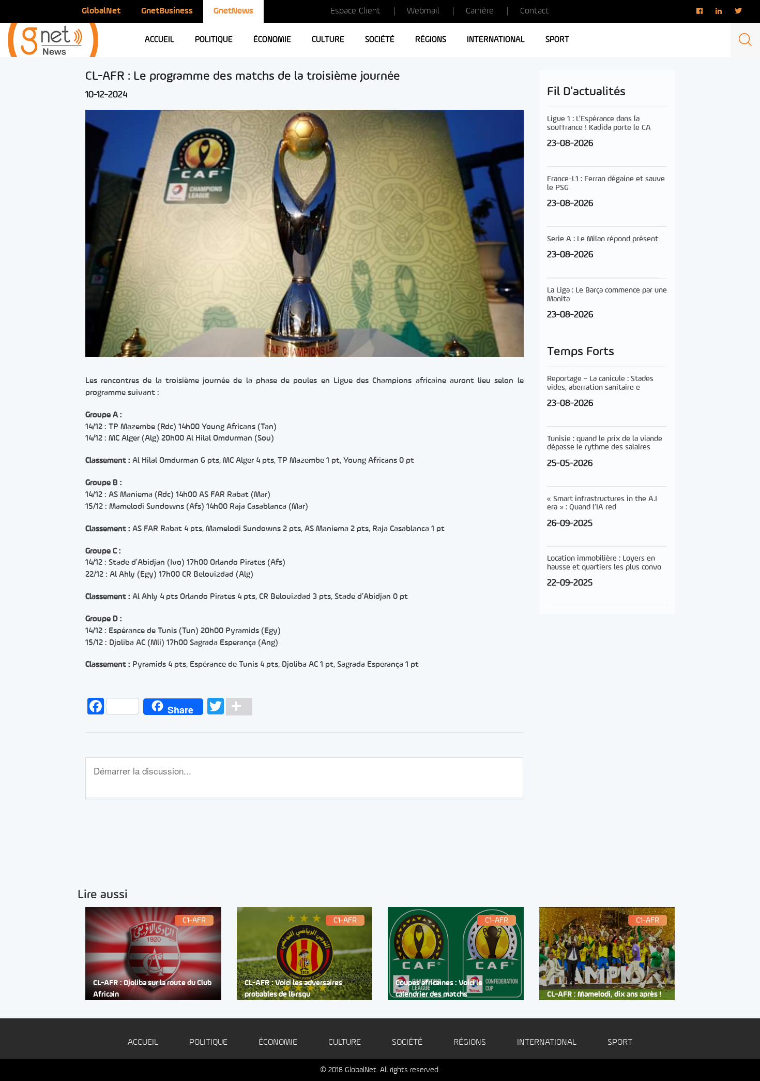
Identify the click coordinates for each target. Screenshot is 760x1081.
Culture (328, 40)
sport (557, 40)
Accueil (159, 40)
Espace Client (355, 11)
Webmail (423, 11)
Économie (272, 40)
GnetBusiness (167, 11)
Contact (534, 11)
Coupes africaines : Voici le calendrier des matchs (439, 989)
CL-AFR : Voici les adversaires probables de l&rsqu (293, 989)
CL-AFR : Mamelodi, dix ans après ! (604, 995)
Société (379, 40)
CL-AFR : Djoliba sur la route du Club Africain (152, 989)
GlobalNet (101, 11)
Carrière (480, 11)
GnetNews (233, 11)
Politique (214, 40)
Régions (430, 40)
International (496, 40)
